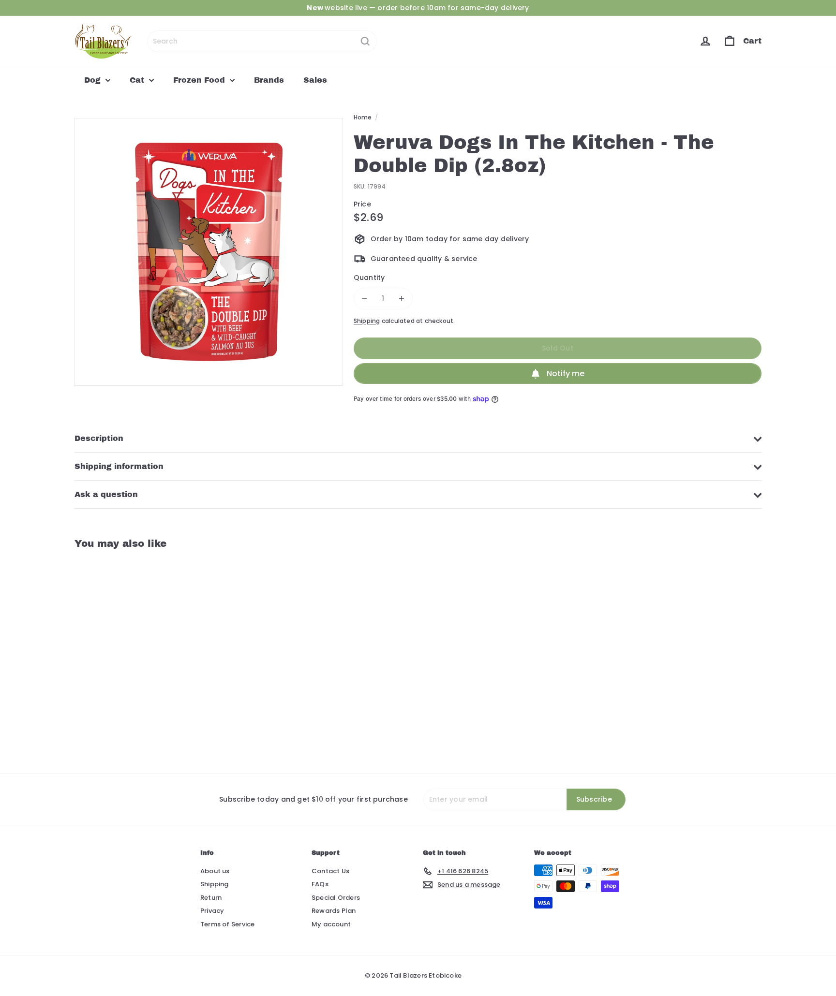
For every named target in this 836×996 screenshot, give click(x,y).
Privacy (212, 910)
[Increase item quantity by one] (402, 298)
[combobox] (262, 41)
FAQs (320, 884)
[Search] (365, 41)
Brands (269, 80)
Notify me (565, 373)
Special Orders (336, 897)
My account (331, 924)
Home (363, 117)
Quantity (369, 277)
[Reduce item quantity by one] (364, 298)
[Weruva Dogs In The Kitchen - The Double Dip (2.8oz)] (128, 654)
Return (211, 897)
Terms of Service (227, 924)
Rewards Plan (334, 910)
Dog (93, 80)
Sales (315, 80)
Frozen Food (200, 80)
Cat (138, 80)
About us (215, 871)
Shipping (367, 321)
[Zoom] (209, 252)
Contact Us (330, 871)
